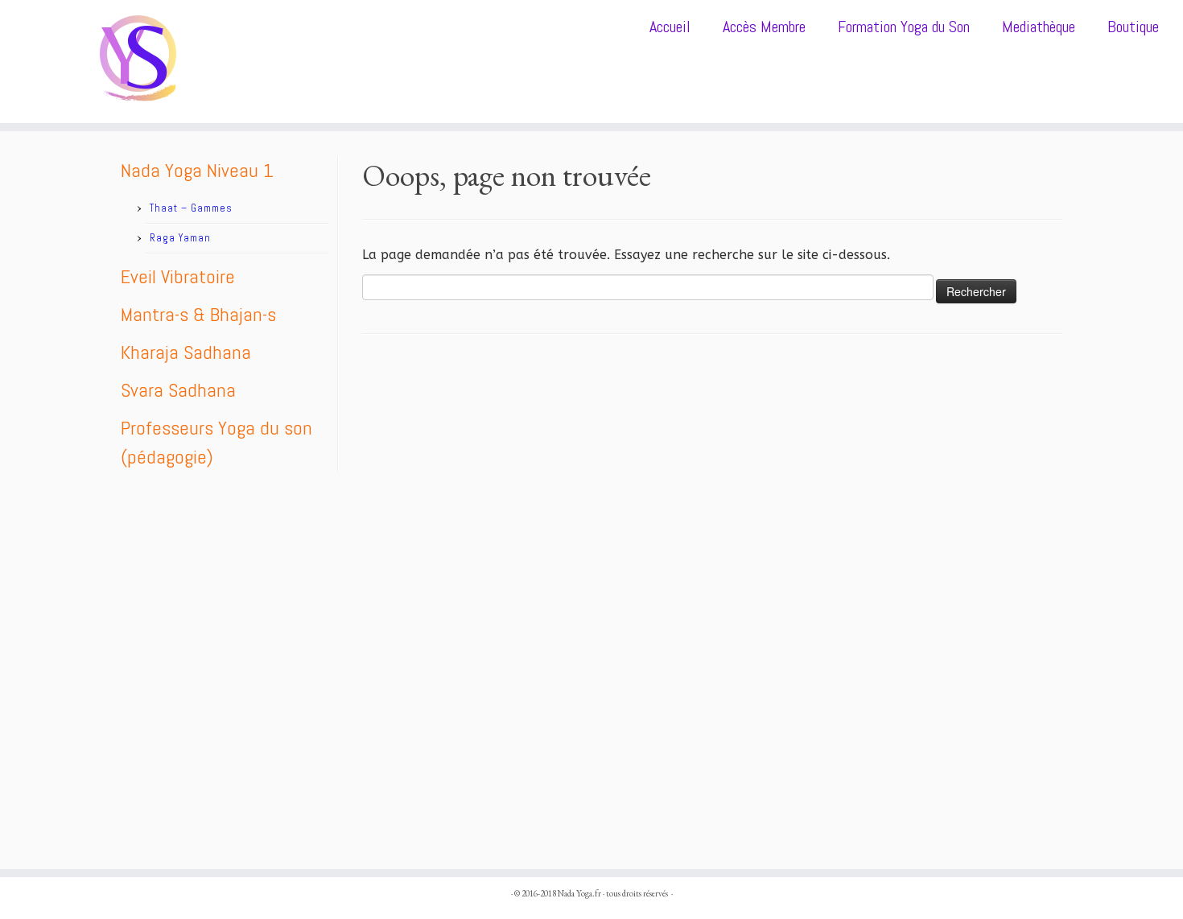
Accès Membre (764, 26)
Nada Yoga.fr (579, 893)
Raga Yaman (180, 238)
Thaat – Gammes (191, 208)
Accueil (669, 26)
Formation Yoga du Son (904, 26)
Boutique (1133, 26)
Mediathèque (1038, 26)
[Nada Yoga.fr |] (136, 61)
